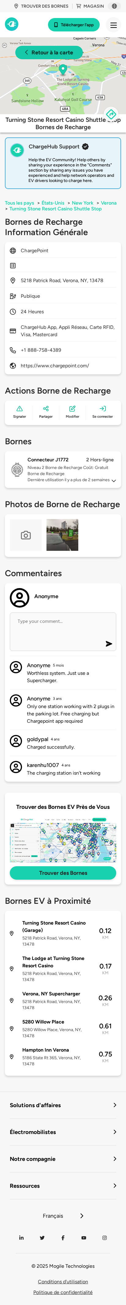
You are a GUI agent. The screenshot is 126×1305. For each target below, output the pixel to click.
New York (82, 203)
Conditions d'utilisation (63, 1282)
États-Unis (53, 203)
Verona (109, 203)
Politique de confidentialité (63, 1292)
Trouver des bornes (45, 6)
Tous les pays (19, 203)
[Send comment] (109, 644)
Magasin (93, 6)
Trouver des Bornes (63, 873)
